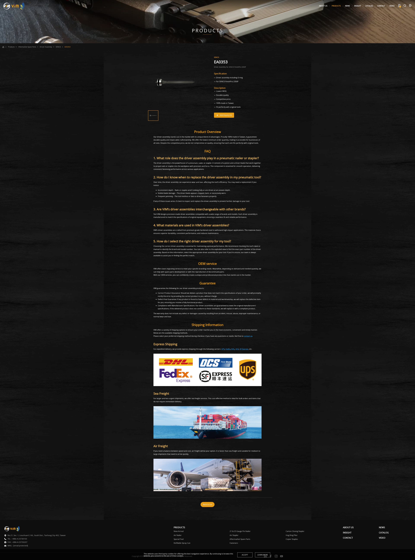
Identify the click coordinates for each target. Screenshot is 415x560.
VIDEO (391, 6)
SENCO (58, 47)
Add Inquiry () (225, 115)
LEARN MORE (262, 555)
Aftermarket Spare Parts (27, 47)
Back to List (207, 504)
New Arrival (179, 531)
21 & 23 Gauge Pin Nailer (240, 531)
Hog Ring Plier (292, 535)
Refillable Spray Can (182, 543)
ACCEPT (245, 555)
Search (404, 6)
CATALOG (369, 6)
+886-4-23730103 (19, 539)
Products (11, 47)
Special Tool (179, 539)
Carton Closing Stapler (295, 531)
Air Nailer (178, 535)
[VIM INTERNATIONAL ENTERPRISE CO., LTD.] (14, 6)
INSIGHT (357, 6)
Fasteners (234, 543)
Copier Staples (292, 539)
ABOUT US (323, 6)
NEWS (347, 6)
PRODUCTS (336, 6)
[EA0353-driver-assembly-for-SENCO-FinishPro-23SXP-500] (175, 82)
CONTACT (381, 6)
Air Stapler (234, 535)
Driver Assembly (46, 47)
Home (3, 47)
